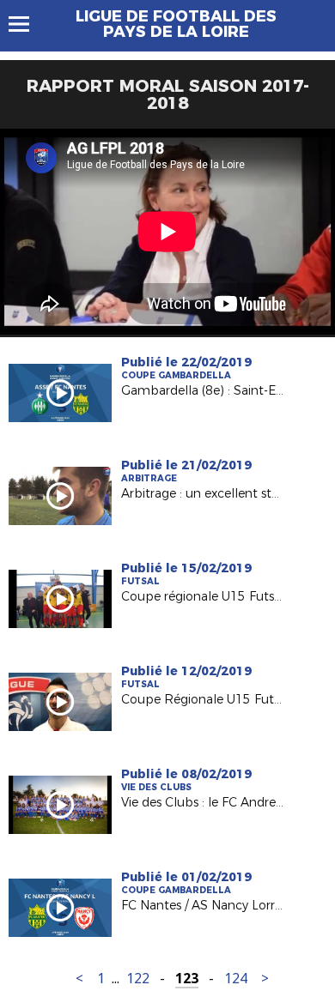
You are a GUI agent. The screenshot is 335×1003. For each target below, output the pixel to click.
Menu (27, 24)
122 (137, 978)
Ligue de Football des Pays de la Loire (176, 24)
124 (235, 978)
